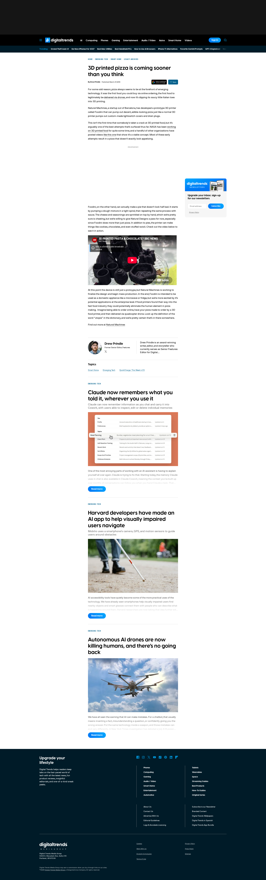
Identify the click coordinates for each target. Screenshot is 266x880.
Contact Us (148, 811)
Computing (149, 772)
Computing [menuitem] (91, 40)
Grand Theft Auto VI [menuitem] (60, 49)
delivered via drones (114, 97)
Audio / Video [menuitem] (148, 40)
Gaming (147, 776)
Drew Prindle (95, 82)
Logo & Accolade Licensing (155, 825)
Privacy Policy (194, 212)
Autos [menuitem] (162, 40)
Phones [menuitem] (104, 40)
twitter (106, 351)
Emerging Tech (109, 370)
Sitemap (188, 854)
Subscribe (215, 206)
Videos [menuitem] (188, 40)
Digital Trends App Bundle (203, 825)
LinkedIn (171, 757)
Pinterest (165, 757)
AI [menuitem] (81, 40)
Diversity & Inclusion (144, 854)
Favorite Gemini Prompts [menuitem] (191, 49)
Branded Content (199, 811)
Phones (147, 767)
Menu (40, 40)
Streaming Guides (200, 781)
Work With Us (141, 849)
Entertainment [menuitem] (130, 40)
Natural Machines (115, 324)
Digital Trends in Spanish (202, 820)
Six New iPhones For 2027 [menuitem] (82, 49)
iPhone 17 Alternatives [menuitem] (167, 49)
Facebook (137, 757)
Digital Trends (54, 44)
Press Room (189, 849)
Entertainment (150, 790)
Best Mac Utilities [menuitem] (104, 49)
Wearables (197, 772)
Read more (97, 489)
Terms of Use (141, 859)
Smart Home (93, 370)
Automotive (149, 795)
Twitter (149, 757)
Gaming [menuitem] (116, 40)
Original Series (198, 795)
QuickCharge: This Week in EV (132, 370)
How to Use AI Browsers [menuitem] (144, 49)
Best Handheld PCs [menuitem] (123, 49)
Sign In (214, 40)
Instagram (143, 757)
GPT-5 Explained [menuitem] (212, 49)
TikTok (160, 757)
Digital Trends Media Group (55, 870)
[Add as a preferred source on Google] (159, 82)
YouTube (154, 757)
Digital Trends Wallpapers (202, 816)
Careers (139, 844)
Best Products (198, 786)
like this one (109, 134)
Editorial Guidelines (152, 820)
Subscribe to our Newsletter (203, 806)
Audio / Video (150, 781)
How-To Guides (199, 790)
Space (195, 776)
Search (225, 40)
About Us (147, 806)
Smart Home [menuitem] (174, 40)
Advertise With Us (151, 816)
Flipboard (176, 757)
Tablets (195, 767)
